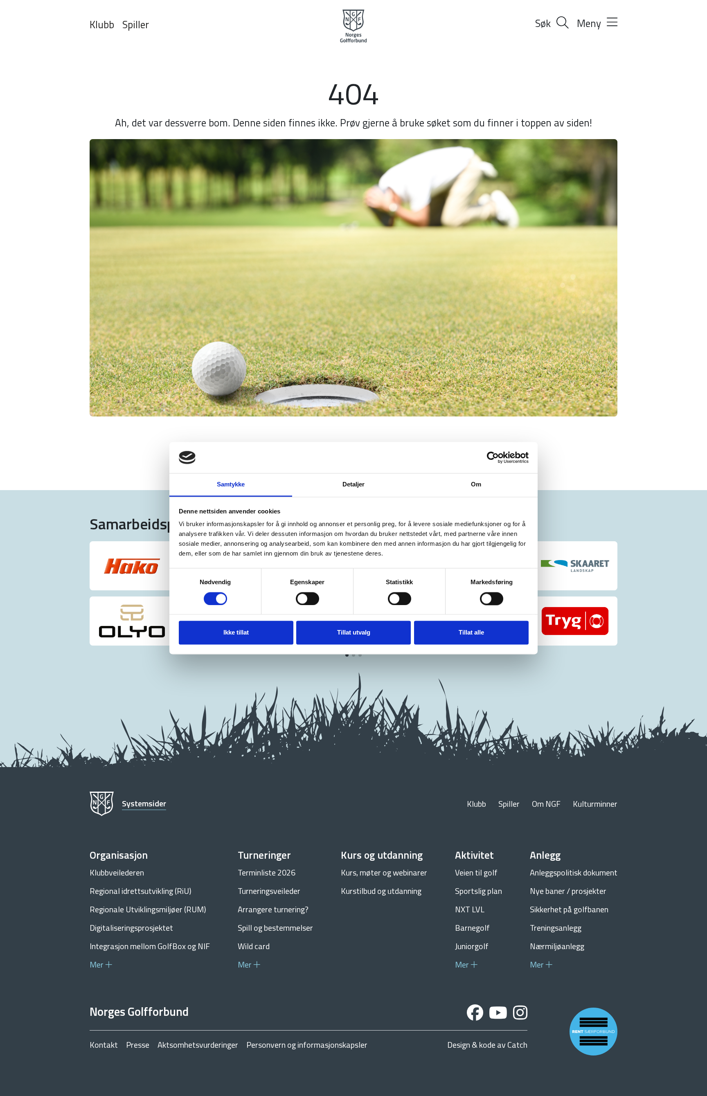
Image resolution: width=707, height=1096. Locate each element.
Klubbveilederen (117, 872)
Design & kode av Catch (487, 1045)
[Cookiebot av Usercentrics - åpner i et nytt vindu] (493, 457)
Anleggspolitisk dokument (573, 872)
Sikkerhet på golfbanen (569, 909)
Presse (137, 1045)
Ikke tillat (236, 632)
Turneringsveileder (269, 890)
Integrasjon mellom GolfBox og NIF (150, 946)
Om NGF (546, 803)
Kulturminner (595, 803)
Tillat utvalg (353, 632)
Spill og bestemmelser (275, 927)
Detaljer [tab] (353, 484)
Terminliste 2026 (266, 872)
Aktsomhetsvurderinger (198, 1045)
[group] (132, 565)
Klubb (102, 24)
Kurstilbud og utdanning (381, 890)
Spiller (135, 24)
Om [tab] (476, 484)
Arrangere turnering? (273, 909)
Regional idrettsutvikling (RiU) (140, 890)
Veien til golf (476, 872)
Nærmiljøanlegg (557, 946)
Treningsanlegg (555, 927)
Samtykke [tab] (231, 484)
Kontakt (104, 1045)
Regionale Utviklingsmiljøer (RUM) (148, 909)
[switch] (307, 598)
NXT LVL (469, 909)
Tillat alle (471, 632)
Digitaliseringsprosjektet (131, 927)
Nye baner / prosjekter (568, 890)
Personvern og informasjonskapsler (306, 1045)
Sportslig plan (478, 890)
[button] (347, 655)
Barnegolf (472, 927)
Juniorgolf (472, 946)
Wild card (254, 946)
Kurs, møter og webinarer (384, 872)
